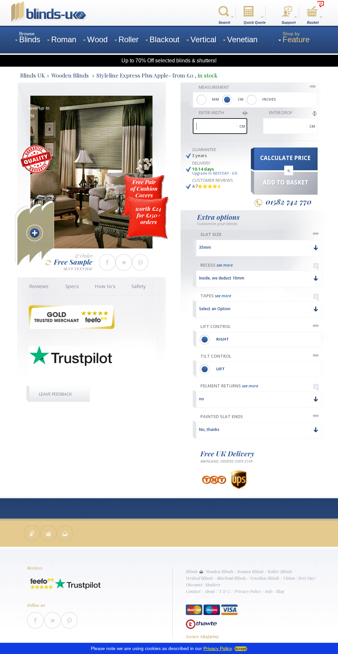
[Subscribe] (65, 534)
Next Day (306, 578)
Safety (138, 286)
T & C (224, 591)
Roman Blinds (250, 571)
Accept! (241, 649)
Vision (289, 578)
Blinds (192, 571)
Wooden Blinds (219, 571)
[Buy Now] (48, 534)
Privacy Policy (247, 591)
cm (242, 126)
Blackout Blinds (231, 578)
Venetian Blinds (264, 578)
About (209, 591)
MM (215, 99)
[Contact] (32, 534)
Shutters (212, 584)
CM (241, 99)
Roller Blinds (280, 571)
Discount (194, 584)
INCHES (269, 99)
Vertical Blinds (199, 578)
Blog (280, 591)
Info (268, 591)
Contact (193, 591)
